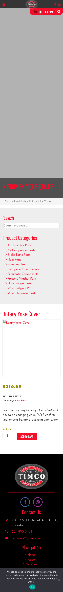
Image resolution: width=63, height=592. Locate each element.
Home (32, 554)
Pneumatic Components (23, 274)
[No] (58, 579)
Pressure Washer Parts (22, 278)
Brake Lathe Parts (19, 254)
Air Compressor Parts (21, 250)
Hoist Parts (20, 201)
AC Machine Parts (19, 245)
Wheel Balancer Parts (22, 293)
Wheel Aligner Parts (20, 288)
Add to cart (26, 436)
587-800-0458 (22, 531)
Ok (32, 587)
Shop (8, 201)
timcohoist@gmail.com (26, 538)
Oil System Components (23, 269)
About (31, 559)
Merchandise (16, 264)
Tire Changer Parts (20, 283)
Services (31, 564)
